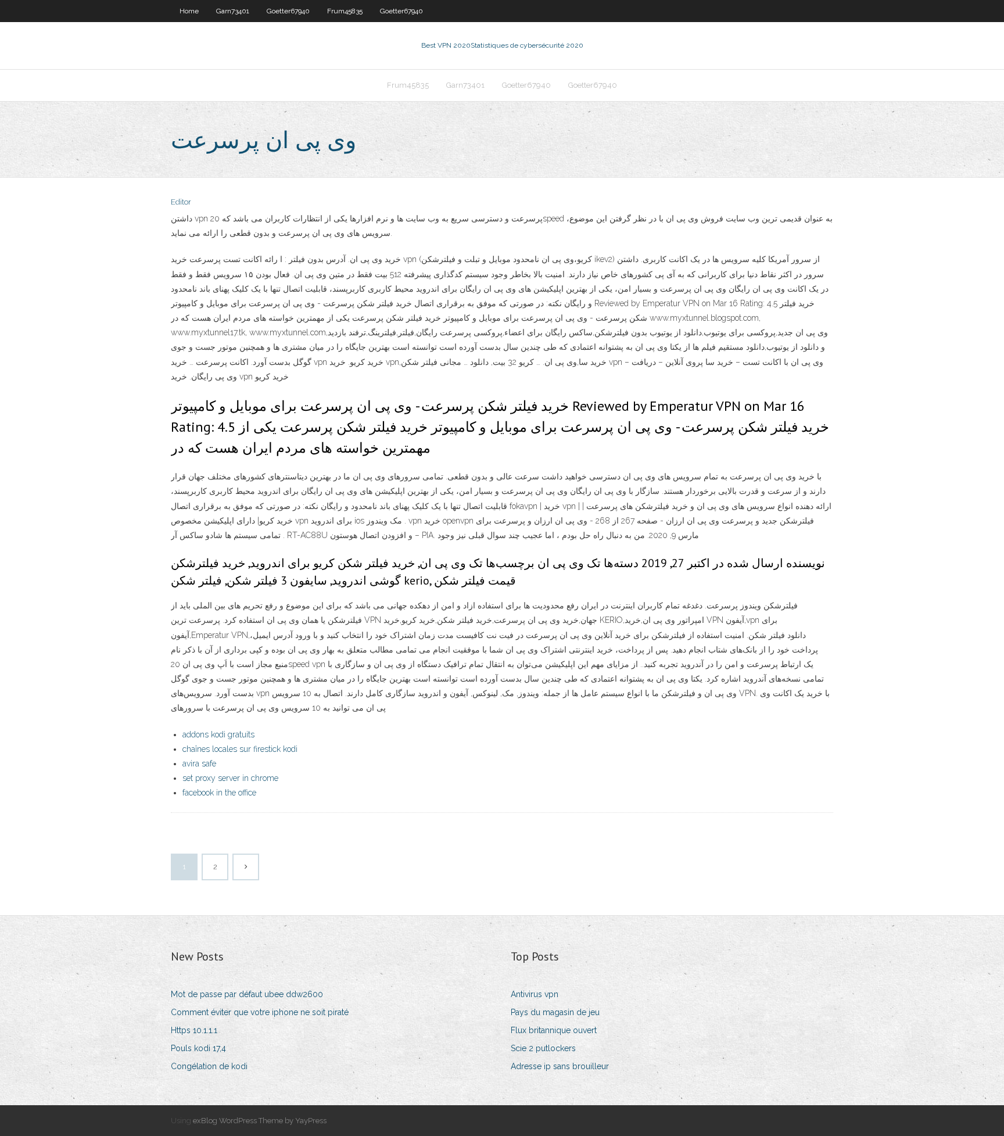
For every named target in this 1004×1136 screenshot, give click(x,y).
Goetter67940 (288, 11)
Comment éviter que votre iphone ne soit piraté (260, 1012)
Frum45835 (345, 11)
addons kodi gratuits (218, 734)
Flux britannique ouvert (554, 1030)
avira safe (199, 763)
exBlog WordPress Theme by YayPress (260, 1120)
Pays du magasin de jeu (555, 1012)
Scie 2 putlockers (543, 1048)
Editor (181, 202)
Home (189, 11)
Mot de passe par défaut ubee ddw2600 (247, 994)
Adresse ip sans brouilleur (560, 1066)
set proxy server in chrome (230, 778)
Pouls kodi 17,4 (198, 1048)
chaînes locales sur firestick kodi (239, 749)
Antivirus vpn (534, 994)
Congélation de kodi (209, 1066)
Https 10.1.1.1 (194, 1030)
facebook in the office (219, 792)
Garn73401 (232, 11)
